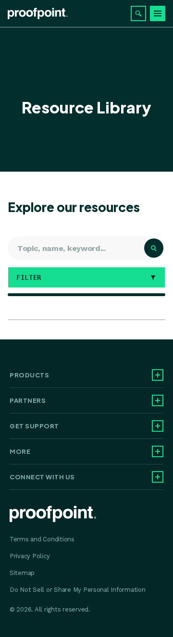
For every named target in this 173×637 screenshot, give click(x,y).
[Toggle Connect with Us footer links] (157, 476)
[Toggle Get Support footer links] (157, 425)
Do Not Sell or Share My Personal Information (78, 589)
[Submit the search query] (153, 248)
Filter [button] (30, 277)
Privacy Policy (29, 556)
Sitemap (22, 572)
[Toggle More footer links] (157, 451)
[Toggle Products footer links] (157, 374)
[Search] (138, 13)
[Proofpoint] (38, 13)
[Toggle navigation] (157, 13)
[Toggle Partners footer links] (157, 400)
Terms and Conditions (42, 539)
